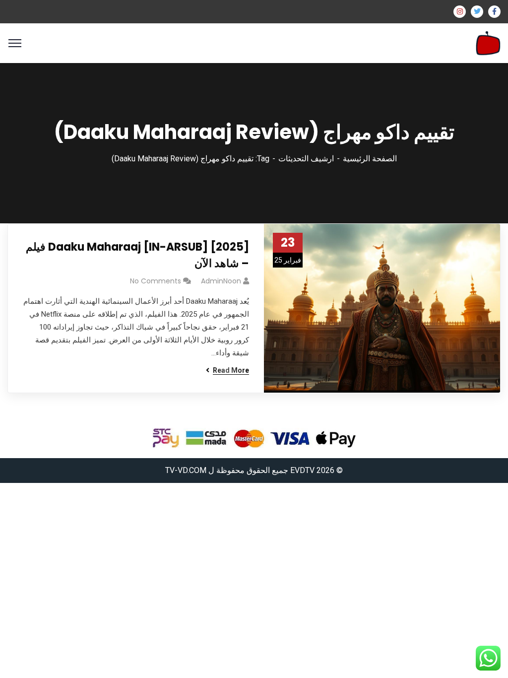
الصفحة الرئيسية (370, 158)
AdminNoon (221, 281)
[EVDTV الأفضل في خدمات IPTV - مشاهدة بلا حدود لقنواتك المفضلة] (488, 42)
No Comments (155, 281)
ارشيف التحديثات (306, 158)
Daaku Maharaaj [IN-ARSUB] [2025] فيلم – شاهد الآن (137, 255)
